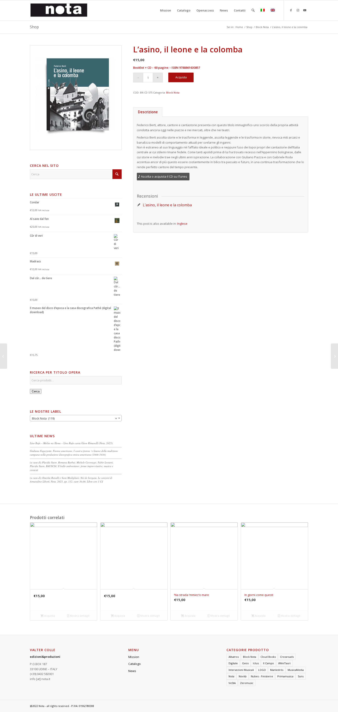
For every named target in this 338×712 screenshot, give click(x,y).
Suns (301, 676)
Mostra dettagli (79, 615)
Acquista (181, 77)
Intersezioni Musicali (241, 670)
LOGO (262, 670)
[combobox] (76, 418)
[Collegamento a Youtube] (304, 10)
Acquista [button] (49, 615)
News (132, 671)
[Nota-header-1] (59, 10)
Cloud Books (268, 656)
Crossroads (287, 656)
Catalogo (134, 664)
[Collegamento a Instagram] (297, 10)
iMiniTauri (284, 663)
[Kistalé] (334, 356)
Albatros (234, 656)
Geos (245, 663)
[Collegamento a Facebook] (290, 10)
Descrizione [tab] (148, 112)
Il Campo (268, 663)
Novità (242, 676)
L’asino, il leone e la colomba (167, 204)
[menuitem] (165, 10)
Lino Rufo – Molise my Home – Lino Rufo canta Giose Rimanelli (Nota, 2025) (71, 443)
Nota (231, 676)
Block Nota (172, 92)
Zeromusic (246, 683)
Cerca (36, 391)
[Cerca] (253, 10)
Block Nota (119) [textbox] (74, 418)
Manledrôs (276, 670)
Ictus (256, 663)
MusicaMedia (296, 670)
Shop (34, 26)
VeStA (232, 683)
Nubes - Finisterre (262, 676)
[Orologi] (3, 356)
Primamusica (285, 676)
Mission (133, 657)
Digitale (233, 663)
